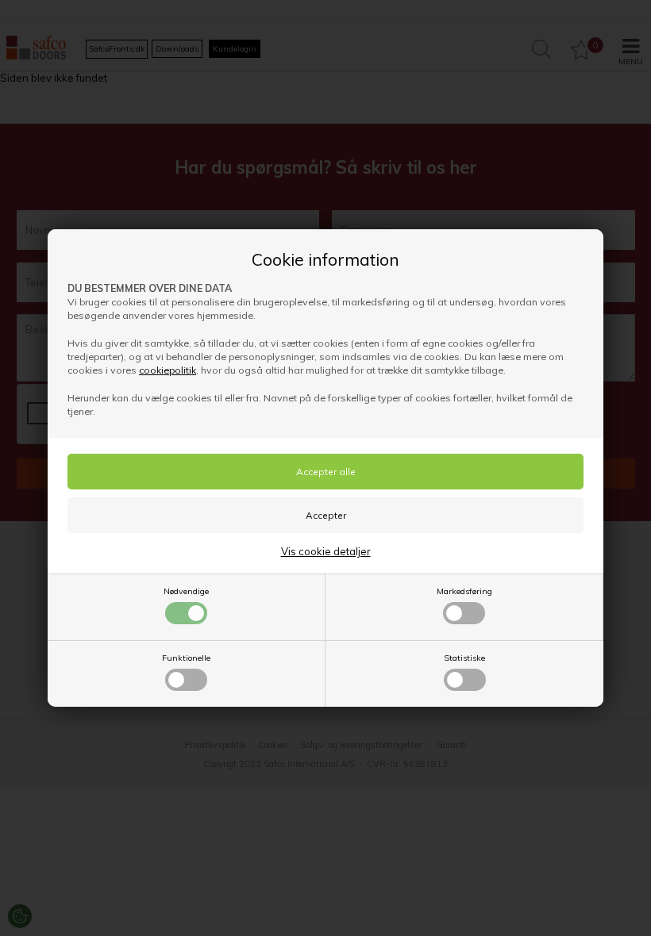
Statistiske (464, 658)
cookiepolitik (167, 370)
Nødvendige (186, 591)
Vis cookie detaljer (326, 551)
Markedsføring (464, 591)
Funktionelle (186, 658)
